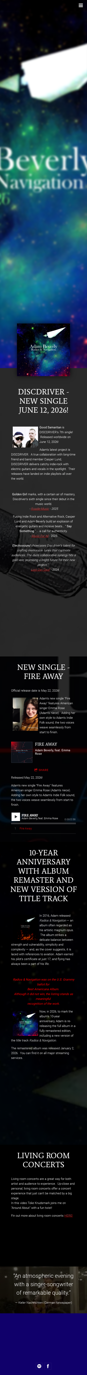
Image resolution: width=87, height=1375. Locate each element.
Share (44, 770)
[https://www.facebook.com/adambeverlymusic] (48, 1366)
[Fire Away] (21, 752)
